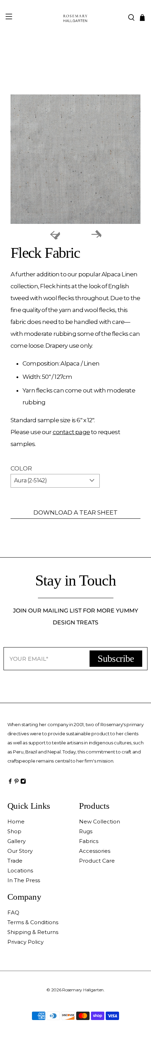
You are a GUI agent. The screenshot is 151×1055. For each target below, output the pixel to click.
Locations (20, 870)
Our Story (20, 851)
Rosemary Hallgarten (83, 989)
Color (21, 468)
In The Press (23, 880)
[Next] (96, 234)
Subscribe (116, 658)
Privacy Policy (25, 942)
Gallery (16, 841)
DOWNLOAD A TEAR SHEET (75, 512)
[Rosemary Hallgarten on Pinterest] (16, 783)
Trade (14, 860)
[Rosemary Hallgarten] (75, 17)
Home (16, 821)
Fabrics (88, 841)
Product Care (97, 860)
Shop (14, 831)
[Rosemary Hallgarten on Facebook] (10, 783)
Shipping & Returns (32, 932)
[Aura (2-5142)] (75, 159)
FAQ (13, 912)
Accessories (94, 851)
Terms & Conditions (32, 922)
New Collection (99, 821)
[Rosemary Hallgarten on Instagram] (23, 783)
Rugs (85, 831)
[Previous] (55, 234)
